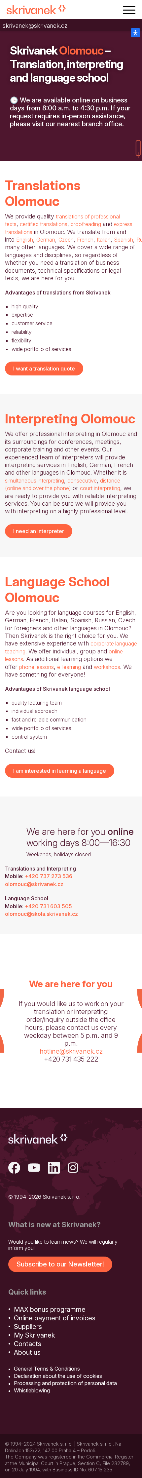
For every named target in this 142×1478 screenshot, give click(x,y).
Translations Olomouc (43, 193)
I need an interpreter (38, 531)
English (24, 239)
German (45, 239)
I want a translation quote (44, 368)
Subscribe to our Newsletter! (60, 1264)
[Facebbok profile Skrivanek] (14, 1168)
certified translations (43, 224)
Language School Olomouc (57, 589)
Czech (66, 239)
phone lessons (36, 667)
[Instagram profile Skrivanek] (74, 1168)
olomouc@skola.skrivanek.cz (41, 914)
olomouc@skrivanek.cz (34, 884)
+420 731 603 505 (48, 906)
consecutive (82, 480)
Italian (104, 239)
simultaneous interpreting (34, 480)
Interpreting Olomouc (70, 418)
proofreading (86, 224)
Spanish (123, 239)
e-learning (69, 667)
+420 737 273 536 (48, 876)
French (85, 239)
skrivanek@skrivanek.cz (35, 25)
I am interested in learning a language (59, 770)
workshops (107, 667)
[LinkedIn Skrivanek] (54, 1168)
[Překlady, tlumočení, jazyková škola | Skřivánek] (36, 9)
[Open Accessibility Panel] (135, 32)
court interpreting (100, 488)
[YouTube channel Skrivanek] (34, 1168)
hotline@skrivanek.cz (71, 1051)
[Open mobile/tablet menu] (129, 9)
